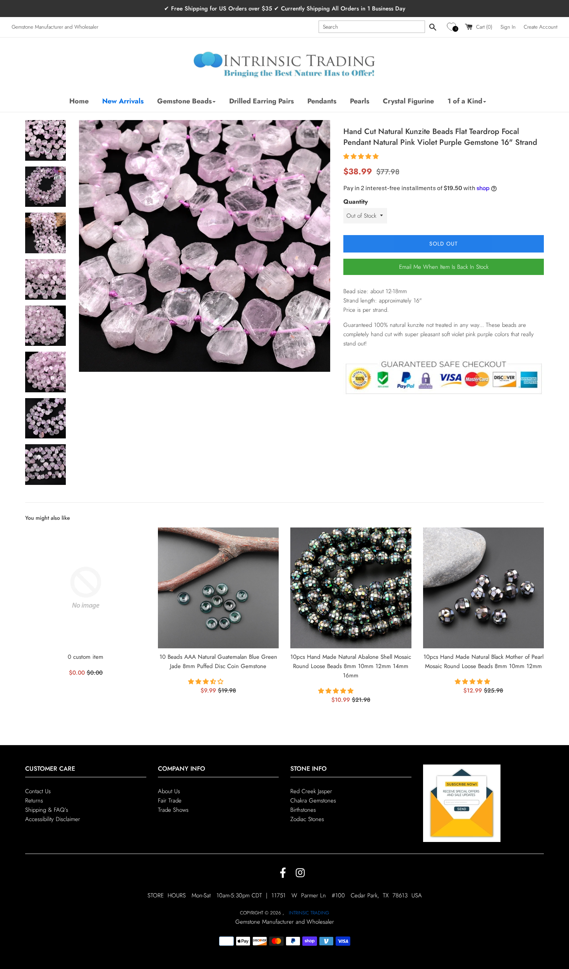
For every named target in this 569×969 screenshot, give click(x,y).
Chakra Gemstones (313, 800)
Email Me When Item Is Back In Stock (443, 267)
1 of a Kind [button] (464, 101)
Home (79, 101)
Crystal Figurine (408, 101)
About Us (169, 791)
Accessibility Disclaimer (52, 819)
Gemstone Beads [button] (184, 101)
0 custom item (85, 657)
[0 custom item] (85, 588)
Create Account (540, 27)
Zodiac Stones (307, 819)
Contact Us (38, 791)
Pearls (359, 101)
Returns (34, 800)
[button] (452, 27)
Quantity (355, 201)
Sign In (508, 27)
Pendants (321, 101)
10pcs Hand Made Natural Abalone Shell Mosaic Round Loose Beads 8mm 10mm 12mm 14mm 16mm (350, 666)
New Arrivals (123, 101)
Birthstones (303, 810)
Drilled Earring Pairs (261, 101)
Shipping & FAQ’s (46, 810)
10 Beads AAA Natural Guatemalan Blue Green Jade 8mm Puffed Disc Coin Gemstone (218, 661)
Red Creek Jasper (311, 791)
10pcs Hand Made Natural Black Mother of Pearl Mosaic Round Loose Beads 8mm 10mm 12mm (483, 661)
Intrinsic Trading (309, 912)
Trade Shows (173, 810)
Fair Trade (170, 800)
